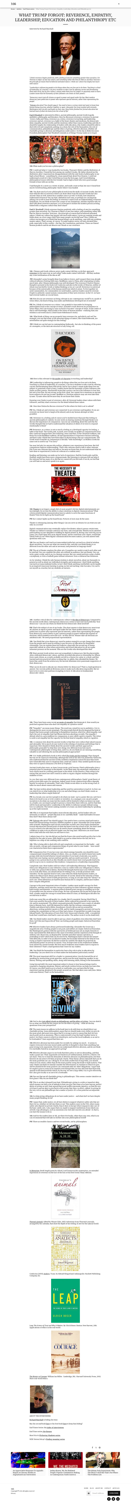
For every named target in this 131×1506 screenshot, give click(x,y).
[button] (118, 4)
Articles (19, 9)
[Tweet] (96, 1447)
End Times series (28, 9)
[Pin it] (99, 1447)
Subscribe (113, 1493)
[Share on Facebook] (92, 1447)
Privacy (13, 1493)
